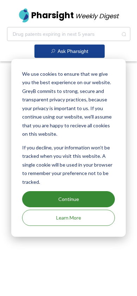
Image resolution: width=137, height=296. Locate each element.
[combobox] (68, 34)
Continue (68, 199)
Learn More (68, 218)
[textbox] (68, 34)
